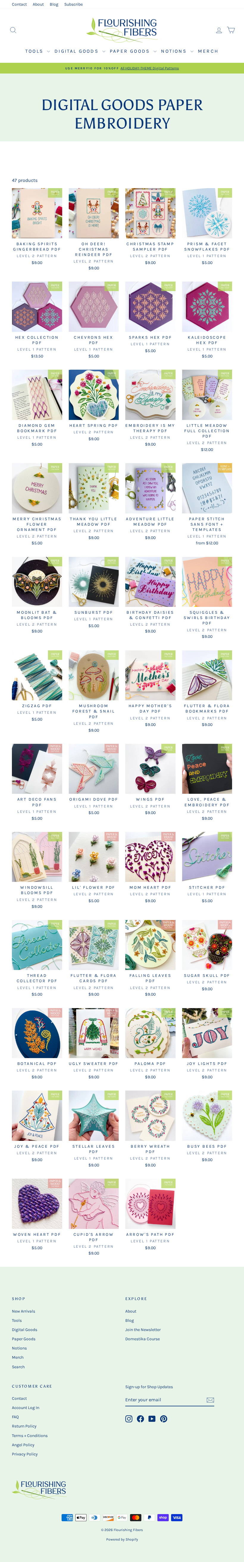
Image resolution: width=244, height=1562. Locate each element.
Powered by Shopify (122, 1539)
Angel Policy (23, 1444)
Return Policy (24, 1426)
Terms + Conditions (30, 1435)
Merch (208, 51)
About (38, 4)
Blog (54, 4)
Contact (19, 4)
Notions (175, 51)
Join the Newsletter (143, 1329)
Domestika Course (142, 1338)
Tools (35, 51)
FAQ (15, 1416)
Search (18, 1366)
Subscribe (73, 4)
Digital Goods (77, 51)
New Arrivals (23, 1311)
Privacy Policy (25, 1454)
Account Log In (25, 1407)
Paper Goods (131, 51)
